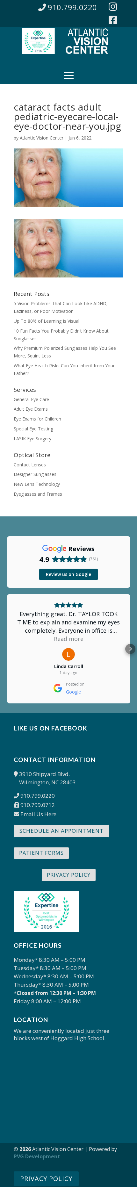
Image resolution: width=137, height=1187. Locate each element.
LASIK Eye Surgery (32, 438)
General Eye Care (31, 399)
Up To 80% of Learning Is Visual (46, 321)
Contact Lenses (30, 465)
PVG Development (37, 1156)
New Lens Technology (37, 484)
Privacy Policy (68, 874)
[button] (7, 649)
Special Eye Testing (33, 429)
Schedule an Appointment (61, 830)
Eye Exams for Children (37, 419)
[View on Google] (68, 654)
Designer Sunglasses (35, 474)
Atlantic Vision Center (41, 138)
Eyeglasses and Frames (38, 494)
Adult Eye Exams (31, 409)
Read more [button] (68, 639)
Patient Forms (41, 852)
